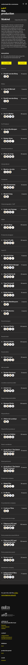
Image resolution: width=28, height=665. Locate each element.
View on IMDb (6, 63)
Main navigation (26, 3)
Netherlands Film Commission (9, 4)
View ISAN (22, 63)
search (24, 3)
